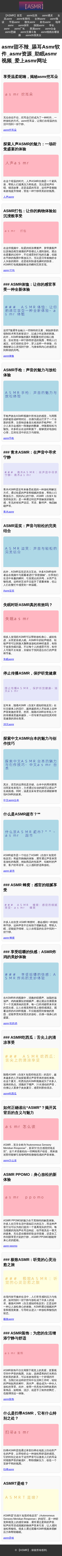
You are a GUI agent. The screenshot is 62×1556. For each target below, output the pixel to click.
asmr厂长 (19, 28)
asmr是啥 (8, 1538)
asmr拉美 (32, 15)
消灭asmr (8, 724)
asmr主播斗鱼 (28, 32)
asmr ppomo (10, 1246)
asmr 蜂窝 (9, 937)
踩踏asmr (39, 25)
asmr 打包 (9, 270)
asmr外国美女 (33, 35)
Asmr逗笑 (8, 590)
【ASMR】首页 (13, 15)
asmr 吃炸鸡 (10, 1023)
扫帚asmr (8, 1469)
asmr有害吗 (23, 18)
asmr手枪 (8, 438)
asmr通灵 (47, 15)
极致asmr (8, 1319)
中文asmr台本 (11, 800)
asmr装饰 (8, 1399)
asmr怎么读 (10, 1160)
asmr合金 (50, 28)
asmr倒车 (23, 25)
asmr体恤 (8, 356)
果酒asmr (35, 28)
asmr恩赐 (10, 32)
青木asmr (8, 511)
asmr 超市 (9, 871)
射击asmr (45, 22)
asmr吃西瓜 (10, 1093)
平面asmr (14, 22)
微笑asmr (29, 22)
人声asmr (8, 197)
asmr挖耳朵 (10, 130)
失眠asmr (8, 659)
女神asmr (40, 18)
